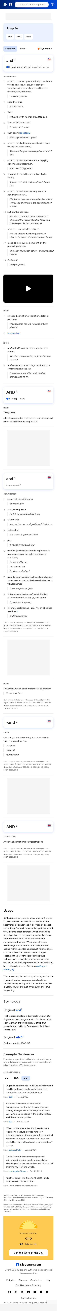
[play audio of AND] (8, 398)
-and (28, 36)
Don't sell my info (28, 1298)
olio (28, 1238)
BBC (10, 1097)
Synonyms (46, 48)
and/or (39, 966)
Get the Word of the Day (28, 1252)
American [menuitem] (10, 48)
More (22, 48)
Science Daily (15, 1150)
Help (48, 1280)
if (17, 611)
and (10, 36)
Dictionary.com (10, 4)
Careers (23, 1280)
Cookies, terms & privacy (28, 1285)
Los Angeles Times (17, 1171)
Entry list (10, 1280)
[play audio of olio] (21, 1244)
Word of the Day (28, 1233)
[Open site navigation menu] (5, 4)
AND (19, 36)
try (12, 969)
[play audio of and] (8, 67)
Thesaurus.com (52, 4)
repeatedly (24, 132)
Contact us (36, 1280)
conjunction (13, 333)
